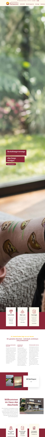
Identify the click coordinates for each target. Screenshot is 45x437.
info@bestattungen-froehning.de (22, 0)
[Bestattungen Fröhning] (12, 3)
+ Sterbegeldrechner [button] (34, 434)
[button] (37, 1)
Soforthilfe (22, 4)
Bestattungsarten (30, 4)
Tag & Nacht (33, 0)
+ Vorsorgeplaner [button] (22, 435)
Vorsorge (37, 4)
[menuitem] (22, 0)
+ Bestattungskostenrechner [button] (11, 436)
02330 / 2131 (29, 0)
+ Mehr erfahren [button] (22, 322)
